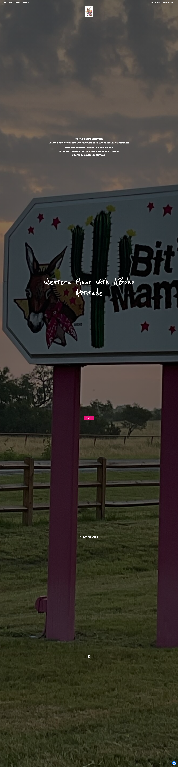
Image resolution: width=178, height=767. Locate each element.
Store (5, 2)
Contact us (26, 2)
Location (17, 2)
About (11, 2)
